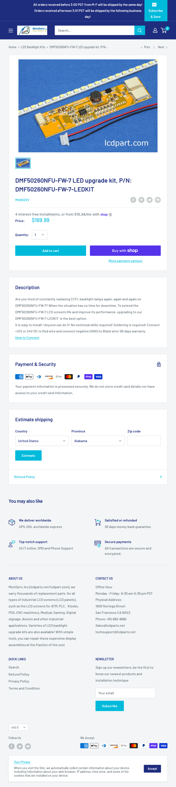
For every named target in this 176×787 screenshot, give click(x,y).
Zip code (134, 431)
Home (13, 47)
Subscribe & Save (156, 14)
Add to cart (50, 250)
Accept (152, 768)
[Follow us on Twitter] (20, 746)
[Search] (139, 30)
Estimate (28, 455)
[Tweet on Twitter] (150, 199)
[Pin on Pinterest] (141, 199)
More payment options (125, 261)
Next (161, 47)
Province (78, 431)
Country (21, 431)
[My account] (155, 30)
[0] (164, 30)
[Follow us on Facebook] (12, 746)
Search (14, 667)
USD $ (15, 727)
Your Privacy (22, 762)
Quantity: (22, 235)
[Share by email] (158, 199)
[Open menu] (11, 30)
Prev (147, 47)
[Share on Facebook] (133, 199)
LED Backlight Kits (33, 47)
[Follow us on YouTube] (28, 746)
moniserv (22, 200)
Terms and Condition (24, 688)
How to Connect (27, 337)
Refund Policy (24, 477)
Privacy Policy (19, 681)
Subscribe (109, 706)
